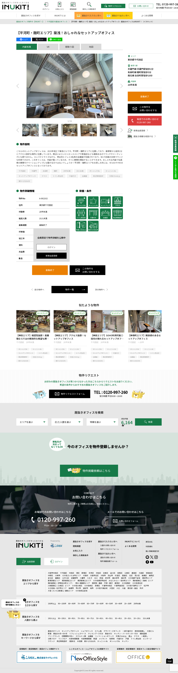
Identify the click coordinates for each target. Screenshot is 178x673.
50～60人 (100, 618)
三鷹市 (82, 578)
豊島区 (124, 575)
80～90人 (72, 618)
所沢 (141, 588)
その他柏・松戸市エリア (57, 588)
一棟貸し (144, 636)
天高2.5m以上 (114, 176)
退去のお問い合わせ (108, 557)
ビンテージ (147, 638)
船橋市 (71, 588)
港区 (78, 573)
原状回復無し (140, 631)
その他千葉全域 (101, 588)
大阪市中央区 (53, 573)
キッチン (125, 641)
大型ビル (150, 631)
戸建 (127, 638)
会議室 (84, 176)
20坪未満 (66, 171)
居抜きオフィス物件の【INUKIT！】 (30, 21)
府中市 (107, 578)
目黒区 (119, 573)
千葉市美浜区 (119, 585)
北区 (131, 575)
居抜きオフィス (54, 631)
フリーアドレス (54, 636)
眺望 (95, 638)
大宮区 (112, 588)
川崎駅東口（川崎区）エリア (59, 585)
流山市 (110, 575)
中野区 (50, 575)
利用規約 (149, 546)
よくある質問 (147, 15)
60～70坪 (90, 603)
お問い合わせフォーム (128, 521)
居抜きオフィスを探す (31, 15)
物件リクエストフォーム (73, 393)
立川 (96, 578)
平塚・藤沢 (108, 583)
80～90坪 (72, 603)
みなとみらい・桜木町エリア (120, 580)
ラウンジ (51, 641)
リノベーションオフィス (104, 636)
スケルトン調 (81, 636)
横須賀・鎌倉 (97, 583)
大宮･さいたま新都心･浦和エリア (60, 590)
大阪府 (85, 575)
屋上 (130, 636)
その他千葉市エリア (134, 585)
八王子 (89, 578)
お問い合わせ (143, 5)
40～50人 (109, 618)
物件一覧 (69, 289)
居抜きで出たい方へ (120, 15)
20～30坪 (128, 603)
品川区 (112, 573)
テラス (44, 176)
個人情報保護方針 (152, 551)
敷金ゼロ (108, 633)
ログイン (51, 247)
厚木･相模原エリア (82, 583)
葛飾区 (57, 578)
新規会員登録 (51, 255)
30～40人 (118, 618)
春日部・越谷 (133, 588)
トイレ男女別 (58, 176)
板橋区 (144, 575)
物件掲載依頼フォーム (108, 561)
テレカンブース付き (95, 633)
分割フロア (52, 638)
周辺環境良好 (98, 176)
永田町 (45, 171)
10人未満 (79, 171)
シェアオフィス (87, 631)
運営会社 (149, 541)
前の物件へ (39, 289)
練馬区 (151, 575)
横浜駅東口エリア (84, 580)
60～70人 (90, 618)
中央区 (71, 573)
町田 (101, 578)
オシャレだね (94, 171)
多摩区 (97, 585)
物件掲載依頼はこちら (96, 471)
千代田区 (22, 171)
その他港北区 (137, 583)
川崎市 (57, 575)
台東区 (105, 573)
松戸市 (146, 585)
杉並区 (117, 575)
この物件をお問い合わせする (91, 270)
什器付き (72, 176)
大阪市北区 (94, 575)
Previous (17, 86)
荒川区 (137, 575)
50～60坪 (100, 603)
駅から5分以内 (24, 181)
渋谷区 (98, 573)
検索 (150, 422)
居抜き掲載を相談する (143, 136)
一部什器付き (128, 631)
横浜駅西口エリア (68, 580)
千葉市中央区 (107, 585)
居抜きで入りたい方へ (91, 15)
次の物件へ (100, 289)
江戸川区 (65, 578)
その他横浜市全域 (100, 580)
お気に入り (78, 550)
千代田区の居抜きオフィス (57, 21)
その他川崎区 (77, 585)
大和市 (103, 575)
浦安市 (85, 588)
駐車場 (112, 638)
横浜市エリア (147, 578)
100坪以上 (52, 603)
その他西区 (126, 583)
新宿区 (84, 573)
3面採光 (72, 641)
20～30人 (128, 618)
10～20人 (137, 618)
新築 (49, 633)
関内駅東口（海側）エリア (143, 580)
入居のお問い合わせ (108, 545)
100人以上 (52, 618)
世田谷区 (149, 573)
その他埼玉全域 (81, 590)
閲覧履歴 (77, 546)
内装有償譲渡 (74, 638)
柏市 (91, 588)
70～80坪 (81, 603)
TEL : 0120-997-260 (111, 392)
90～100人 (62, 618)
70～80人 (81, 618)
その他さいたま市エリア (71, 575)
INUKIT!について (132, 541)
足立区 (50, 578)
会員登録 (31, 561)
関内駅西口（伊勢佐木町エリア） (60, 583)
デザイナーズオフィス (112, 631)
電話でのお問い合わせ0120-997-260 (148, 120)
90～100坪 (62, 603)
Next (121, 86)
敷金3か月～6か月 (60, 633)
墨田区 (134, 573)
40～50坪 (109, 603)
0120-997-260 (56, 520)
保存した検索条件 (80, 555)
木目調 (79, 641)
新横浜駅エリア (54, 580)
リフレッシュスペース (77, 633)
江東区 (127, 573)
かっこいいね (111, 171)
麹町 (55, 171)
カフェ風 (98, 631)
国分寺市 (115, 578)
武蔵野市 (74, 578)
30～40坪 (118, 603)
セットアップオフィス (27, 176)
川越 (123, 588)
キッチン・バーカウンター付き (126, 633)
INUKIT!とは (60, 15)
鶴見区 (117, 583)
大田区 (141, 573)
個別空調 (143, 633)
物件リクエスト (115, 5)
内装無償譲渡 (86, 638)
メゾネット (103, 638)
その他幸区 (88, 585)
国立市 (123, 578)
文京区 (91, 573)
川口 (118, 588)
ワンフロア (62, 638)
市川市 (78, 588)
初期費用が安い (68, 636)
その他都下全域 (134, 578)
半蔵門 (34, 171)
